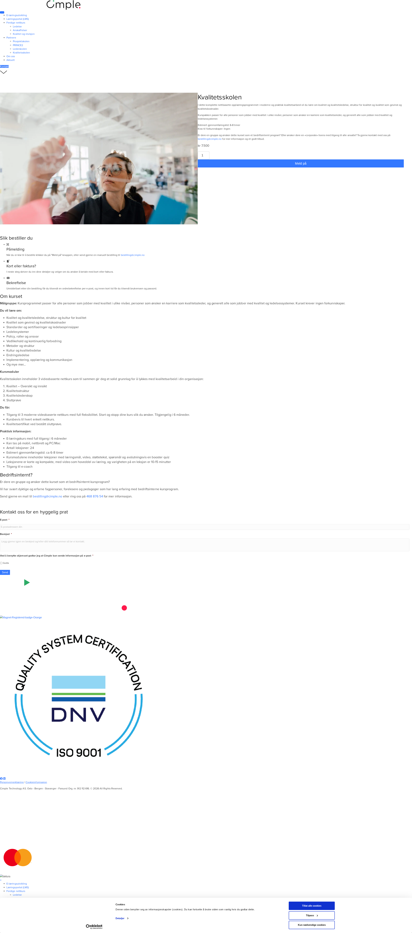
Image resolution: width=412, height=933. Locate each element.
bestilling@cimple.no (210, 139)
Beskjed (6, 534)
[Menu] (2, 12)
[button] (1, 778)
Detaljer (120, 918)
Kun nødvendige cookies (312, 924)
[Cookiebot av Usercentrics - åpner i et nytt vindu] (94, 926)
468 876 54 (94, 496)
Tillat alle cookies (311, 905)
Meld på (300, 163)
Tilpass (310, 915)
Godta (6, 563)
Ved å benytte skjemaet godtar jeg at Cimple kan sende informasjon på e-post (46, 555)
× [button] (0, 880)
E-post (5, 519)
